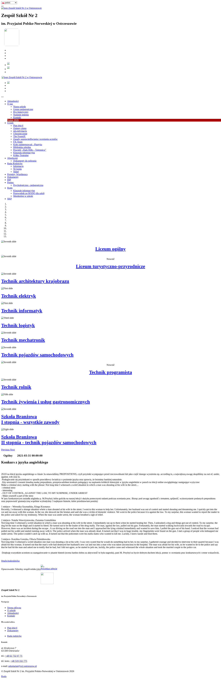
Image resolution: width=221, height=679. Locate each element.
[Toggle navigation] (2, 96)
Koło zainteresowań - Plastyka (27, 144)
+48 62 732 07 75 (13, 656)
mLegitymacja (20, 131)
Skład (16, 171)
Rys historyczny (20, 112)
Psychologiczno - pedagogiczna (28, 185)
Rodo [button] (9, 188)
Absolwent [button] (12, 158)
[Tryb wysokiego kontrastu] (2, 6)
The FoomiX (19, 136)
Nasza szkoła (19, 106)
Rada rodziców (14, 636)
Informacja (18, 166)
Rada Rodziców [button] (15, 163)
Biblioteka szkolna (22, 147)
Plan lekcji (18, 125)
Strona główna (14, 607)
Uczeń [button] (10, 123)
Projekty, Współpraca (17, 174)
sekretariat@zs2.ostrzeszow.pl (22, 666)
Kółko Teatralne (21, 155)
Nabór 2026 (13, 120)
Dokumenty (12, 177)
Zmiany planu (19, 128)
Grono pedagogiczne (23, 109)
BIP (9, 179)
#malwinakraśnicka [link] (10, 561)
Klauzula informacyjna (24, 152)
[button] (5, 449)
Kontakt (17, 117)
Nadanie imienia (21, 114)
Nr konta (17, 169)
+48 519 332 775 (19, 661)
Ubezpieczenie (20, 133)
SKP (9, 198)
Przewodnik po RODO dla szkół (28, 193)
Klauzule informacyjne (24, 190)
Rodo (3, 676)
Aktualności (13, 101)
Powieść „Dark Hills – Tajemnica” (29, 150)
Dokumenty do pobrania (24, 161)
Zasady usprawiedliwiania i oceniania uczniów (35, 139)
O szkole (11, 610)
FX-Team (17, 142)
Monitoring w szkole (23, 196)
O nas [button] (10, 104)
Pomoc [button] (10, 182)
